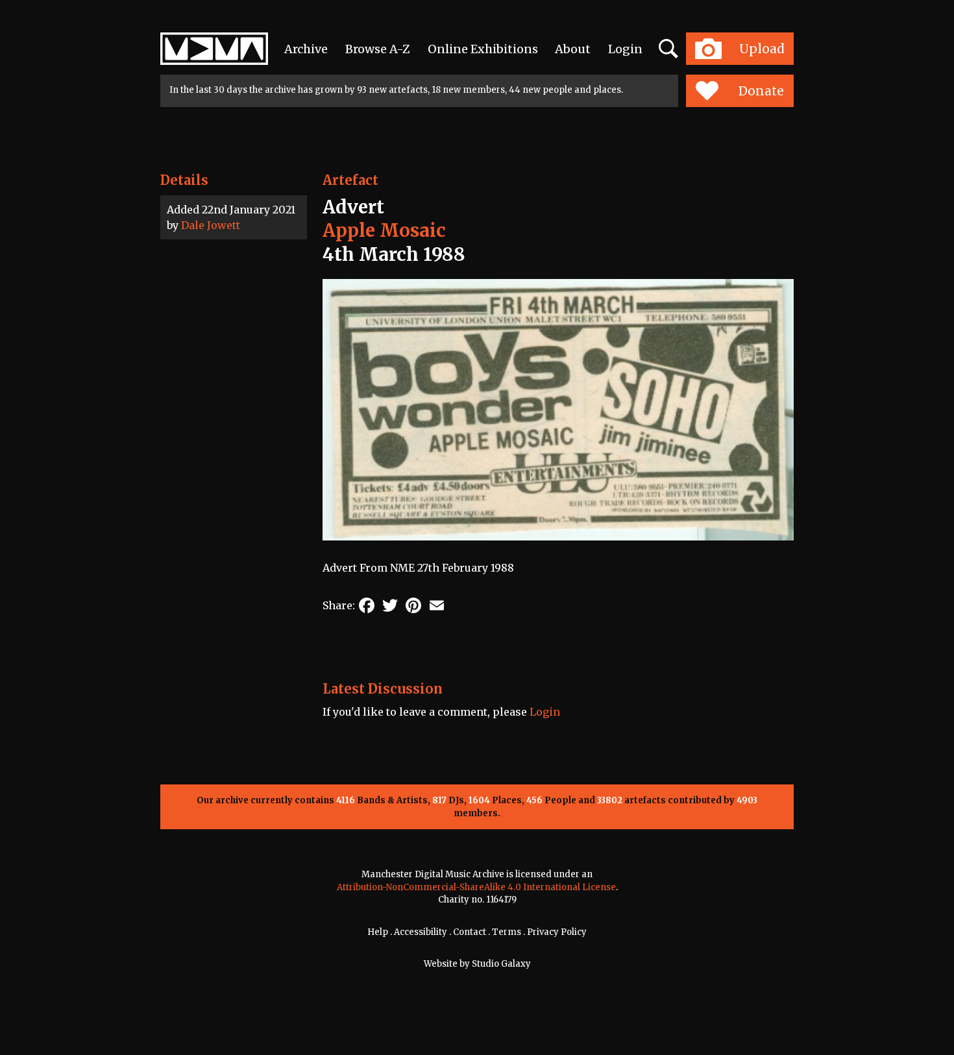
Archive (306, 49)
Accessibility (420, 932)
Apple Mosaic (384, 230)
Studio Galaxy (501, 963)
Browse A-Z (377, 49)
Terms (506, 932)
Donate (761, 91)
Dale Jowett (210, 225)
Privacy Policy (557, 932)
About (573, 49)
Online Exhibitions (483, 49)
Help (377, 932)
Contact (469, 932)
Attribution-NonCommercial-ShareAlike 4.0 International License (476, 887)
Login (625, 49)
